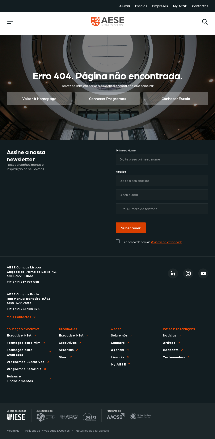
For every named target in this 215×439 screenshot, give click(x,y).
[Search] (205, 21)
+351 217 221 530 (26, 282)
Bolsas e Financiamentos (20, 378)
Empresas (160, 6)
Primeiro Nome (126, 150)
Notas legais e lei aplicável (93, 430)
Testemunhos (174, 357)
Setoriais (66, 350)
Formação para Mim (23, 342)
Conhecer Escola (175, 98)
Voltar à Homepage (39, 98)
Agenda (117, 350)
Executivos (68, 342)
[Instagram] (188, 273)
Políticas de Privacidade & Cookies (47, 430)
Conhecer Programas (107, 98)
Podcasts (171, 350)
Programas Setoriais (24, 369)
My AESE (180, 6)
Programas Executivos (26, 362)
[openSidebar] (10, 21)
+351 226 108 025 (26, 309)
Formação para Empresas (20, 352)
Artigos (169, 342)
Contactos (200, 6)
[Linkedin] (173, 273)
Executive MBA (19, 335)
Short (63, 357)
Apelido (121, 171)
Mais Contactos (19, 317)
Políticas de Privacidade (166, 241)
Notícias (170, 335)
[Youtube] (203, 273)
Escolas (141, 6)
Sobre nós (119, 335)
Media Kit (13, 430)
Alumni (124, 6)
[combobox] (121, 209)
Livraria (117, 357)
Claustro (118, 342)
